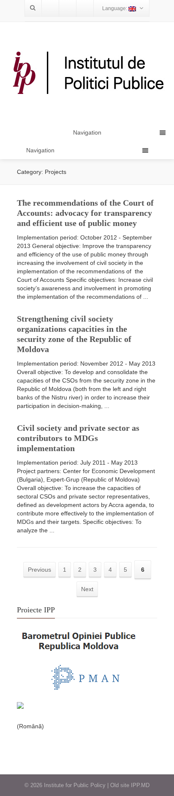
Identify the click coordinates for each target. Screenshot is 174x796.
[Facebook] (50, 8)
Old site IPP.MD (130, 785)
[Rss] (84, 8)
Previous (39, 569)
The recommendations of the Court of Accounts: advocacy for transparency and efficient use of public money (85, 213)
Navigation (40, 150)
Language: (115, 8)
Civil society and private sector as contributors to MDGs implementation (78, 438)
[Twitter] (67, 8)
